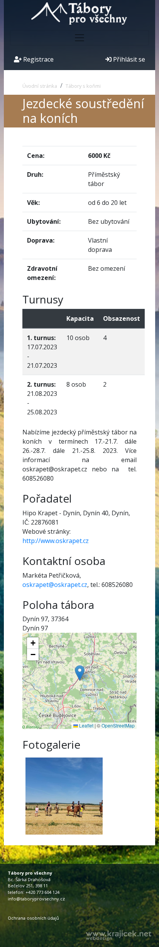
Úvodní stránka (39, 85)
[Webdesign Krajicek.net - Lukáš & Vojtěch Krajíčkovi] (118, 935)
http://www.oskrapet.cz (55, 540)
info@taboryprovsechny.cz (36, 899)
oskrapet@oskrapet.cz (54, 584)
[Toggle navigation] (79, 37)
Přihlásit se (128, 59)
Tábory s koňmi (83, 85)
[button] (80, 673)
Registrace (38, 59)
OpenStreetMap (118, 725)
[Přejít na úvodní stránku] (79, 12)
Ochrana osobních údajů (33, 918)
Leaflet (85, 725)
